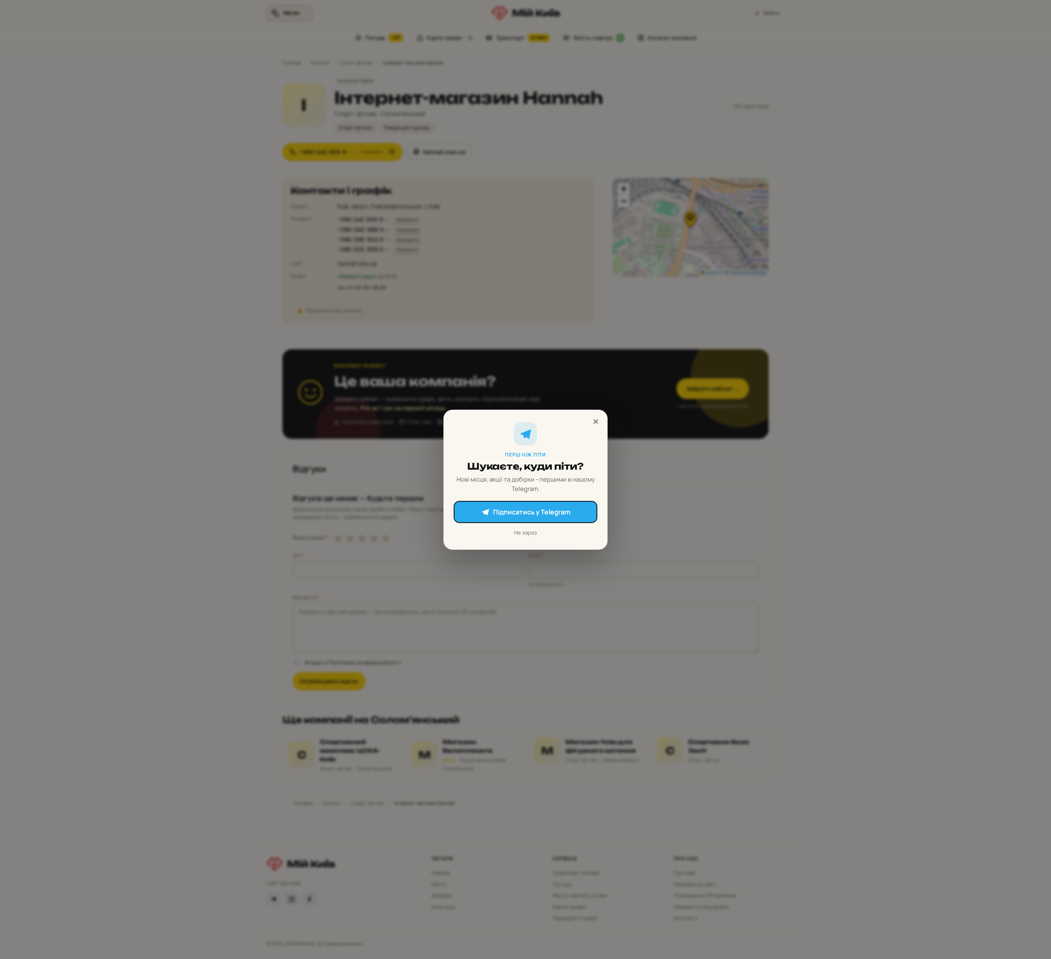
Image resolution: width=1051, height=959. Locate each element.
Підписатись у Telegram (531, 511)
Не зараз (525, 532)
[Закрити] (595, 421)
